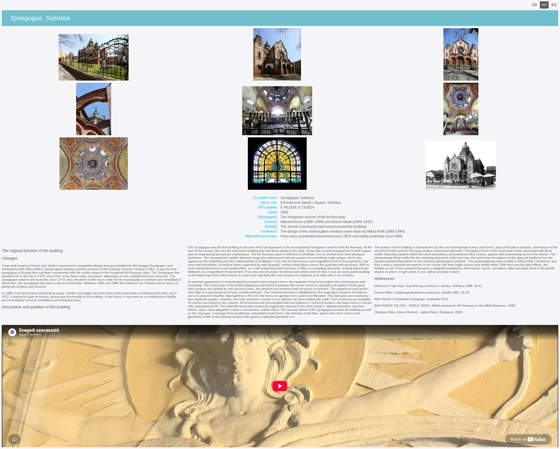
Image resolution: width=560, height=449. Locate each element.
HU (544, 5)
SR (534, 5)
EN (553, 5)
